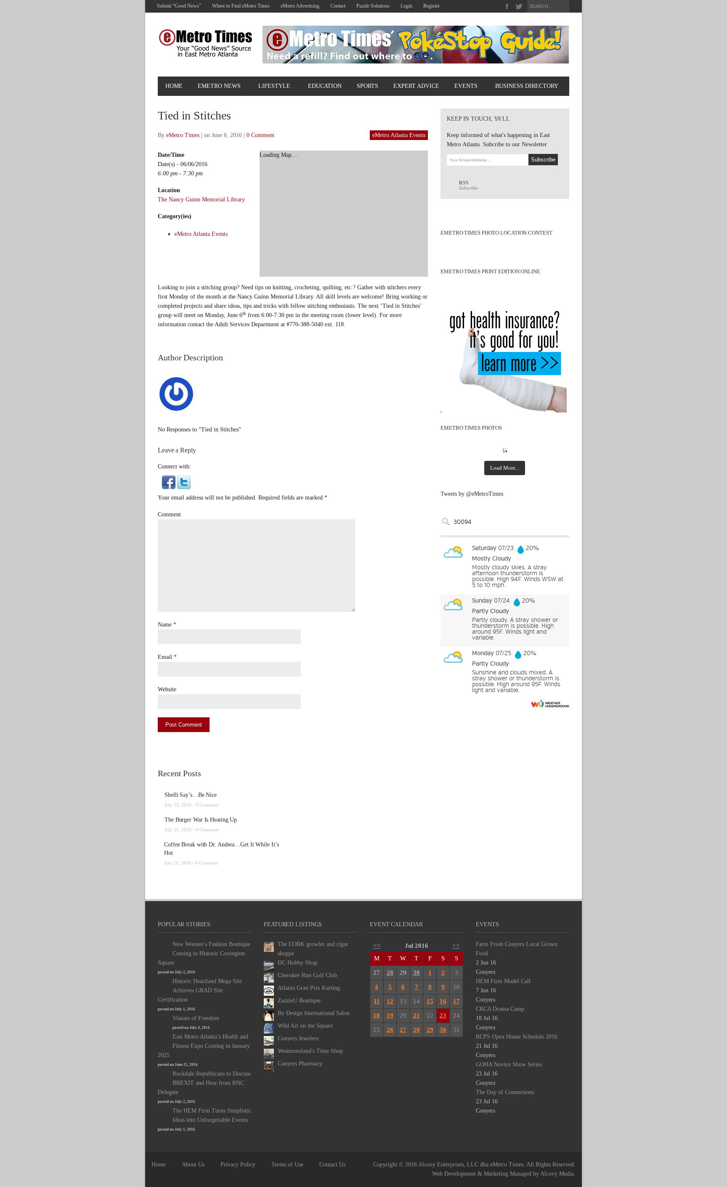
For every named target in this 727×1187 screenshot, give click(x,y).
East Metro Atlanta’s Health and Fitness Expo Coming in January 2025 (204, 1046)
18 (376, 1015)
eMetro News (219, 86)
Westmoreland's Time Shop (310, 1051)
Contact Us (332, 1164)
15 (430, 1001)
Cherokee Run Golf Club (307, 975)
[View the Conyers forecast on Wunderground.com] (550, 703)
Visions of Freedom (195, 1018)
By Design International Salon (314, 1013)
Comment (169, 514)
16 (443, 1001)
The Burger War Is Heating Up (201, 820)
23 (443, 1015)
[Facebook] (507, 6)
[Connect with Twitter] (184, 482)
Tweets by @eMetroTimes (471, 494)
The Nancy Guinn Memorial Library (201, 199)
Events (466, 86)
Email (165, 657)
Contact (337, 6)
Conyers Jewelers (298, 1038)
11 (377, 1001)
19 (390, 1015)
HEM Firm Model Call (503, 981)
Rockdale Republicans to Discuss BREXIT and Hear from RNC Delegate (204, 1083)
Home (174, 86)
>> (456, 945)
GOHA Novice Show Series (509, 1064)
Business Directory (526, 86)
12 (390, 1001)
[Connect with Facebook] (168, 482)
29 (430, 1029)
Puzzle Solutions (373, 6)
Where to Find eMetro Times (241, 6)
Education (325, 86)
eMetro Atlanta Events (398, 135)
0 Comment (260, 135)
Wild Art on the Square (305, 1026)
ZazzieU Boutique (299, 1000)
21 (416, 1015)
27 (403, 1029)
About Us (193, 1164)
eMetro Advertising (300, 6)
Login (406, 6)
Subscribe (468, 185)
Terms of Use (287, 1164)
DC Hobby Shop (297, 963)
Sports (367, 86)
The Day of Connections (505, 1092)
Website (167, 689)
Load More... (504, 468)
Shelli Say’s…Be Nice (191, 795)
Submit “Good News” (179, 6)
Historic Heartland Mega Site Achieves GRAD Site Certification (200, 990)
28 (390, 972)
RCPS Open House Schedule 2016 (516, 1037)
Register (431, 6)
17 (456, 1001)
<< (377, 945)
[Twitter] (519, 6)
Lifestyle (274, 86)
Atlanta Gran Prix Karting (309, 988)
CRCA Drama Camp (500, 1009)
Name (165, 624)
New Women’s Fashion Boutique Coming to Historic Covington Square (204, 953)
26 (390, 1029)
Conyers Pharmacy (300, 1063)
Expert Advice (416, 86)
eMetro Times (182, 135)
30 (416, 972)
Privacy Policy (237, 1164)
